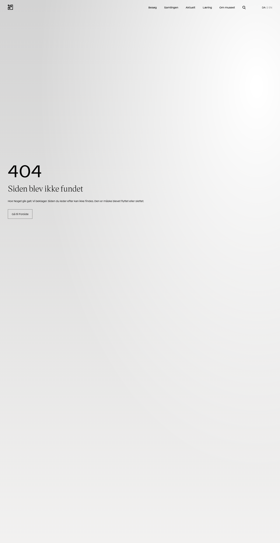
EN (270, 7)
